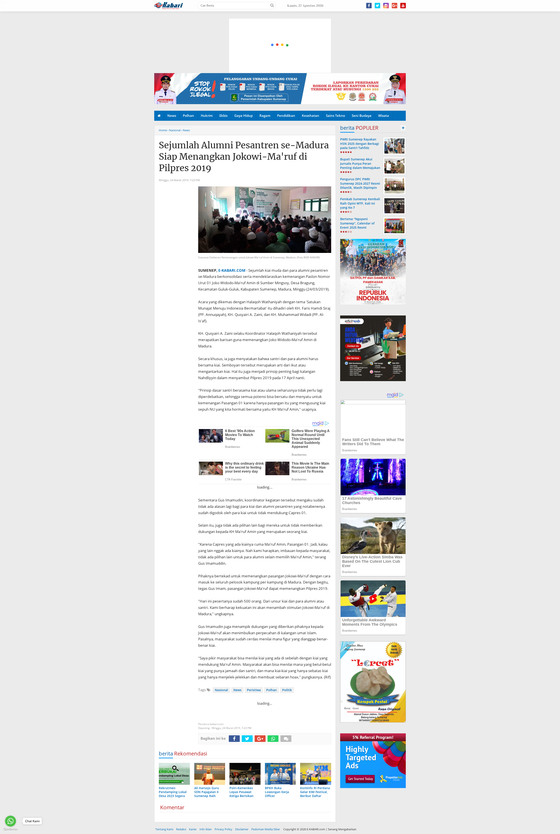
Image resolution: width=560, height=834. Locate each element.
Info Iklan (206, 829)
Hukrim (207, 115)
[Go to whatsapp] (10, 821)
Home (163, 130)
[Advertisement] (280, 25)
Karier (193, 829)
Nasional (221, 690)
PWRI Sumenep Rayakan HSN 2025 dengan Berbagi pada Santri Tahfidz (359, 143)
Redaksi (181, 829)
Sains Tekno (335, 115)
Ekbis (223, 115)
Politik (287, 690)
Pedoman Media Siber (265, 829)
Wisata (383, 115)
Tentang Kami (164, 829)
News (171, 115)
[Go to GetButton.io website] (11, 829)
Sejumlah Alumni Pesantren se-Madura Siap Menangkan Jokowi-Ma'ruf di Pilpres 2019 (244, 156)
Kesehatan (310, 115)
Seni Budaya (361, 115)
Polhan (188, 115)
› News (185, 130)
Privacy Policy (223, 829)
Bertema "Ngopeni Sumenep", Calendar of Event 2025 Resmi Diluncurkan (357, 225)
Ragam (264, 115)
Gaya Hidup (243, 115)
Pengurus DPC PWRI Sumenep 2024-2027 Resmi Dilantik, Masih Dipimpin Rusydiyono (360, 185)
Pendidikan (286, 115)
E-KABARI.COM (231, 270)
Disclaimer (241, 829)
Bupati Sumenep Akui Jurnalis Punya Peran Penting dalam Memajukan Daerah (360, 165)
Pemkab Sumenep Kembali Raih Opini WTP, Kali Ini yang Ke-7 (360, 203)
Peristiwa (254, 690)
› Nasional (174, 130)
